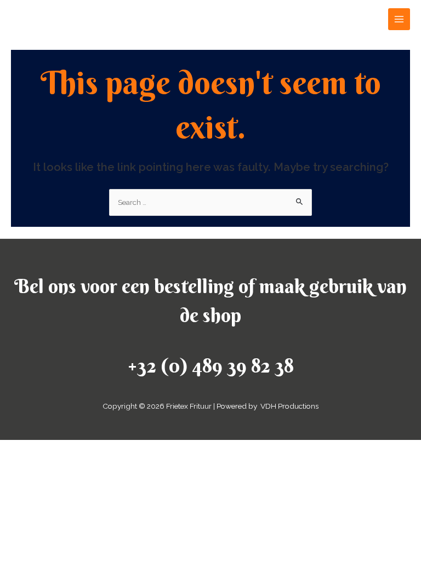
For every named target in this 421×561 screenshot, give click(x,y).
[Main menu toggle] (399, 19)
